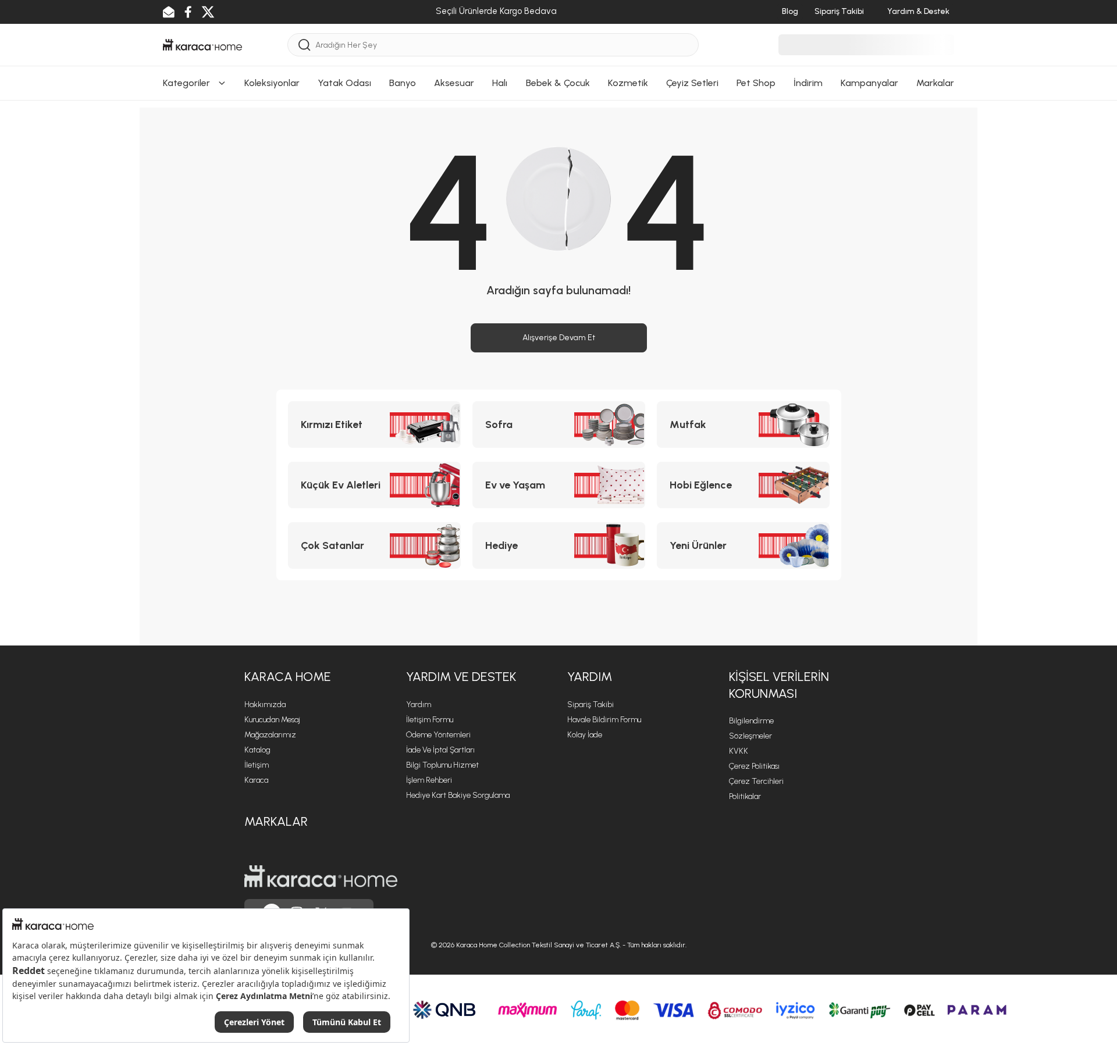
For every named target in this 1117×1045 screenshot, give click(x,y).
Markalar (276, 821)
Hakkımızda (265, 704)
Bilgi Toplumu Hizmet (442, 765)
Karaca (256, 780)
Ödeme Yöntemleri (438, 735)
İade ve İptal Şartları (440, 750)
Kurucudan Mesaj (272, 720)
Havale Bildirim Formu (604, 720)
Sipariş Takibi (590, 704)
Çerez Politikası (754, 766)
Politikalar (745, 796)
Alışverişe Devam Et (558, 338)
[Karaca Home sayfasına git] (320, 876)
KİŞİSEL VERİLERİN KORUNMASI (779, 685)
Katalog (257, 750)
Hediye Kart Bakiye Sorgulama (458, 795)
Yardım (418, 704)
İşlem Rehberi (429, 780)
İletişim (256, 765)
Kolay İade (584, 735)
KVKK (738, 751)
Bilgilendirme (751, 721)
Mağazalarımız (270, 735)
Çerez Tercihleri (756, 781)
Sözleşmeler (750, 736)
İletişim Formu (429, 720)
